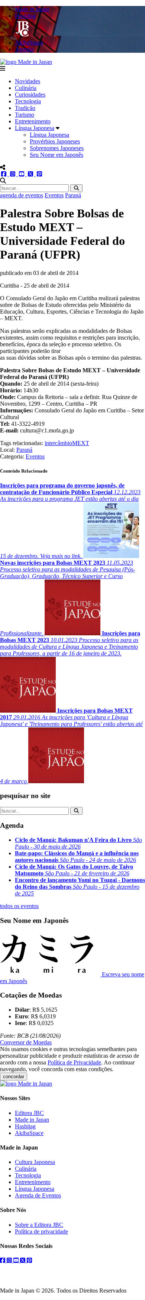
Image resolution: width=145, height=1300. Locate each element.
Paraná (73, 195)
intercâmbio (58, 443)
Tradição (25, 108)
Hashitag (25, 1126)
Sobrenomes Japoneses (57, 148)
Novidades (27, 81)
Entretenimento (33, 121)
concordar (13, 1076)
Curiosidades (30, 94)
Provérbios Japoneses (55, 141)
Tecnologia (28, 101)
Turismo (24, 114)
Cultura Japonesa (35, 1162)
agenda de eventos (21, 195)
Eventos (54, 195)
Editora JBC (29, 1113)
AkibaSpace (29, 1133)
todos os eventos (19, 906)
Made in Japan (32, 1119)
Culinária (25, 88)
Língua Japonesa (34, 128)
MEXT (80, 443)
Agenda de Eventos (38, 1195)
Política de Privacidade (74, 1062)
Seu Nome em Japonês (56, 155)
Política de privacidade (41, 1231)
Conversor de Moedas (26, 1042)
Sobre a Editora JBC (39, 1225)
